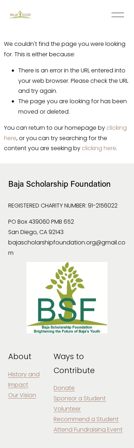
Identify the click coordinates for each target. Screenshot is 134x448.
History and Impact (24, 379)
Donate (64, 388)
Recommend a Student (86, 419)
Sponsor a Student (80, 398)
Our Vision (22, 395)
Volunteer (67, 409)
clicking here (99, 148)
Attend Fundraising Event (88, 429)
